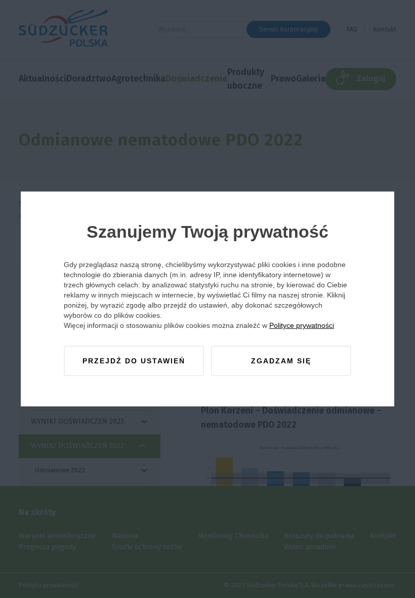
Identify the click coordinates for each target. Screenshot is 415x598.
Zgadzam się (281, 361)
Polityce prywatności (301, 325)
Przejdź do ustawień (133, 361)
